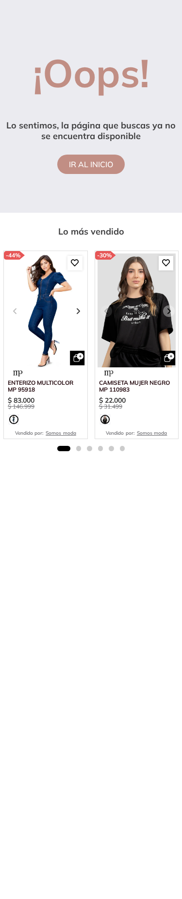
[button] (14, 419)
